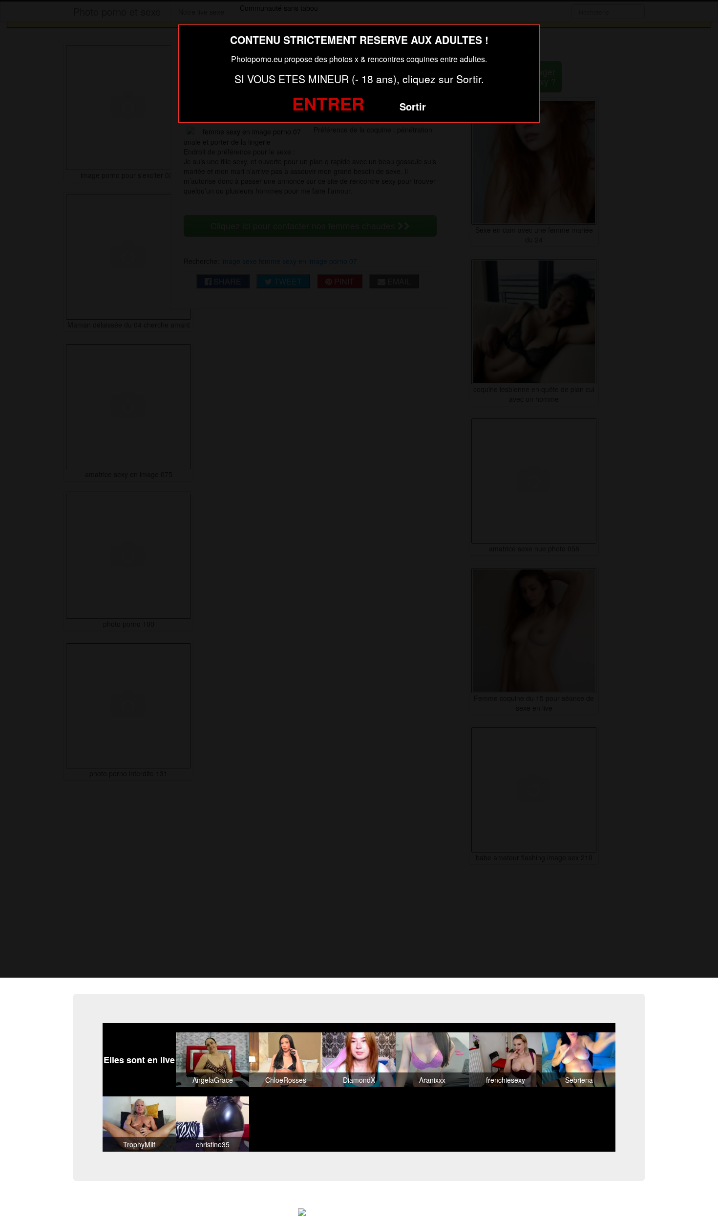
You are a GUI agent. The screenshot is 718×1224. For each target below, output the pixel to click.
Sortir (413, 106)
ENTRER (328, 103)
